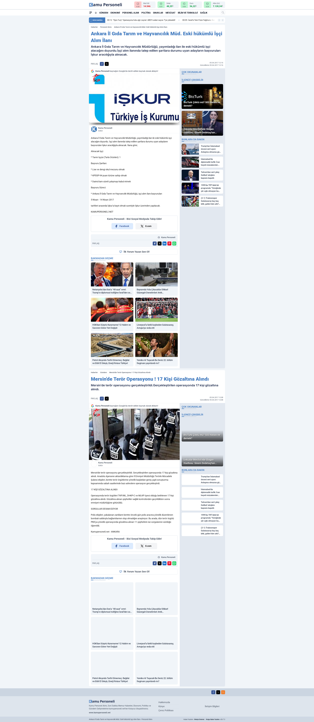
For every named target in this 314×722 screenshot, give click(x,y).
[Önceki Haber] (219, 20)
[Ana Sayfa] (96, 13)
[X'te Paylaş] (107, 64)
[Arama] (223, 12)
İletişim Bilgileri (212, 706)
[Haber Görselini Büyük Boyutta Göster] (134, 99)
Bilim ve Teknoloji (188, 12)
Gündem (103, 12)
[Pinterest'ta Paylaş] (169, 243)
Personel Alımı (130, 12)
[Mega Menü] (90, 12)
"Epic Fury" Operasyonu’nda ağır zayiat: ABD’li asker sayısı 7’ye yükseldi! (141, 20)
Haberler (94, 27)
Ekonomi (115, 12)
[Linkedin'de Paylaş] (164, 243)
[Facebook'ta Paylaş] (102, 64)
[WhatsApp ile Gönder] (174, 243)
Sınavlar (158, 12)
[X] (218, 692)
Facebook (124, 226)
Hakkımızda (164, 702)
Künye (161, 706)
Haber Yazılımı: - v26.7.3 (204, 719)
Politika (145, 12)
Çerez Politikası (165, 710)
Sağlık (203, 12)
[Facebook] (213, 692)
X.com (148, 226)
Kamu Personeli (105, 129)
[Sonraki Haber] (222, 20)
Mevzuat (170, 12)
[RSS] (223, 692)
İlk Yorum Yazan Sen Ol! (137, 251)
